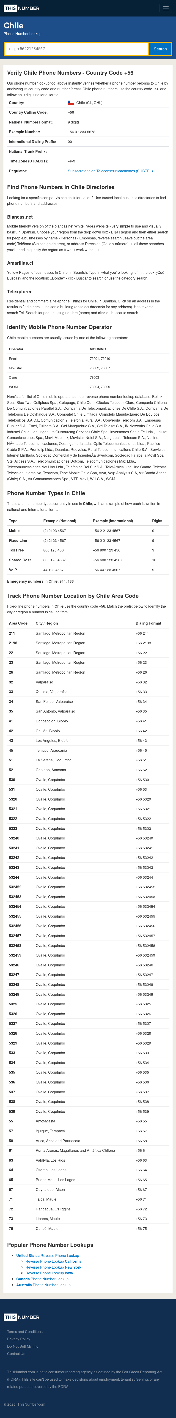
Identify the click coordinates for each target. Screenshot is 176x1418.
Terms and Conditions (25, 1331)
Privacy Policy (18, 1338)
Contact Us (16, 1353)
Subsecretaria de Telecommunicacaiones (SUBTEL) (110, 170)
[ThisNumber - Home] (21, 1319)
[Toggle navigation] (166, 8)
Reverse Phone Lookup (47, 1255)
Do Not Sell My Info (22, 1346)
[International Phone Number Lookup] (21, 8)
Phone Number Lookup (42, 1278)
